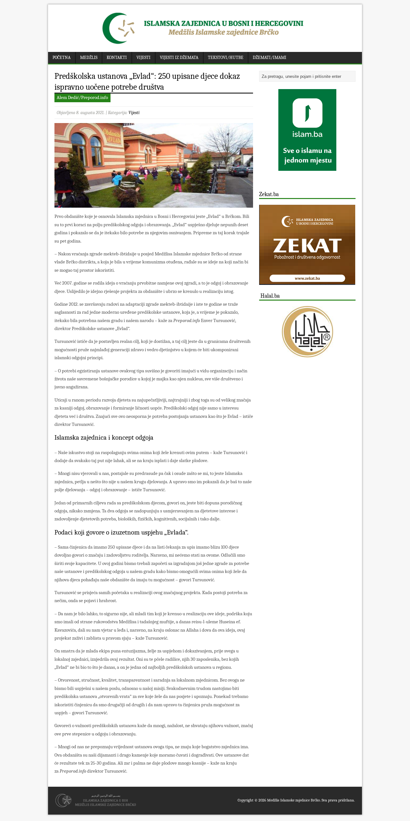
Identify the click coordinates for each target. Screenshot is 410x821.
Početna (61, 57)
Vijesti (143, 57)
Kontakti (117, 57)
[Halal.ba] (307, 331)
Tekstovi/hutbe (225, 57)
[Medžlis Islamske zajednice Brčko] (205, 44)
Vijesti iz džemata (179, 57)
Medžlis (88, 57)
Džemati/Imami (269, 57)
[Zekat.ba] (307, 281)
